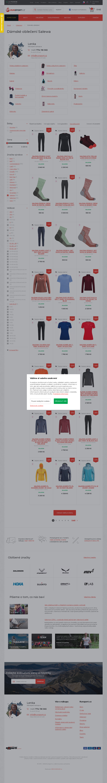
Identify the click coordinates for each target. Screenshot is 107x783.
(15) (12, 179)
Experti (66, 2)
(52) (14, 198)
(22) (12, 238)
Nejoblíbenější (75, 124)
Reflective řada (85, 714)
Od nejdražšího (62, 124)
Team (71, 2)
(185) (16, 164)
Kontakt (77, 2)
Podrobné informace (60, 394)
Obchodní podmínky (62, 712)
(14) (14, 169)
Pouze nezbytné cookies (40, 401)
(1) (13, 177)
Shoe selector (85, 727)
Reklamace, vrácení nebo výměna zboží (64, 708)
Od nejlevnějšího (49, 124)
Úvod (31, 2)
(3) (14, 193)
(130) (14, 195)
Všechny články (90, 597)
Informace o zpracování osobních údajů (63, 728)
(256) (14, 171)
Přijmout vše (61, 401)
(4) (13, 182)
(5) (14, 243)
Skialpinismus (53, 17)
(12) (13, 127)
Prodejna (43, 2)
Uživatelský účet (95, 2)
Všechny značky (90, 557)
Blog (60, 2)
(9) (14, 187)
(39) (13, 200)
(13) (12, 161)
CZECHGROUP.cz (56, 769)
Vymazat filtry (13, 350)
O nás (37, 2)
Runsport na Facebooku (79, 9)
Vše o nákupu (52, 2)
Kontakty (58, 719)
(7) (12, 158)
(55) (11, 222)
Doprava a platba (61, 715)
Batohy (67, 17)
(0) (12, 219)
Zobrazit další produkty (65, 513)
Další (73, 520)
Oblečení (39, 17)
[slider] (7, 143)
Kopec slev (11, 17)
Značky (96, 17)
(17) (12, 217)
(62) (17, 131)
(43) (12, 227)
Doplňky (81, 17)
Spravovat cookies (36, 406)
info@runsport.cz (39, 56)
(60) (13, 166)
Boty (25, 17)
